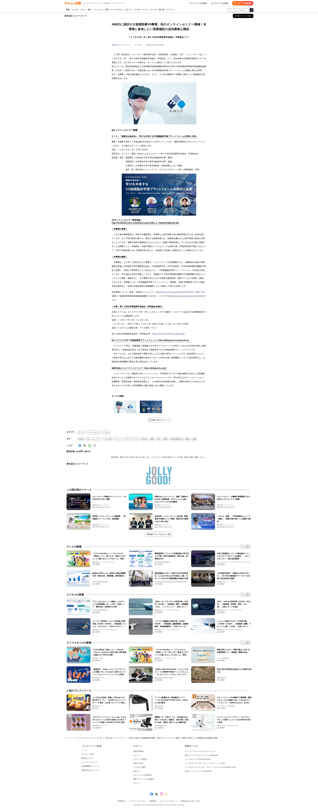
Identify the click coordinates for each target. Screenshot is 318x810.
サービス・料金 (87, 754)
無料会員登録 (138, 751)
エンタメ (75, 10)
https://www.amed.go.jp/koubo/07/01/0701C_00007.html (180, 292)
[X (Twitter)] (84, 445)
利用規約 (152, 801)
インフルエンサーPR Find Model (197, 759)
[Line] (89, 445)
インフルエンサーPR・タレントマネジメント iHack (205, 763)
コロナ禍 (107, 439)
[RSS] (166, 794)
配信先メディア (87, 758)
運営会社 (121, 801)
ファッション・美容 (101, 10)
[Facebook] (80, 445)
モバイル (153, 10)
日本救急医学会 (176, 439)
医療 (152, 439)
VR (88, 439)
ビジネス (137, 10)
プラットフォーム (132, 439)
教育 (165, 439)
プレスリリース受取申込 (142, 775)
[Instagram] (161, 794)
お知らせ (136, 771)
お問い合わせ (138, 763)
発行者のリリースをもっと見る (159, 534)
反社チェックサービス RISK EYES (198, 771)
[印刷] (94, 445)
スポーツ (128, 10)
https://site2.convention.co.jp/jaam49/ (168, 334)
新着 (68, 10)
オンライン (96, 439)
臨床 (187, 439)
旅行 (89, 10)
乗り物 (161, 10)
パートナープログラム (137, 801)
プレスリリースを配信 (198, 3)
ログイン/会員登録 (244, 3)
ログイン (136, 755)
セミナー (118, 439)
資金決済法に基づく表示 (190, 801)
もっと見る (245, 547)
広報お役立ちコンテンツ (91, 770)
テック (145, 10)
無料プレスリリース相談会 (143, 779)
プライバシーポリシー (168, 801)
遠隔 (194, 439)
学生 (158, 439)
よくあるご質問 (139, 767)
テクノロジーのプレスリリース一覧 (88, 738)
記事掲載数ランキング (90, 766)
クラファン (170, 10)
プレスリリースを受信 (219, 3)
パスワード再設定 (140, 759)
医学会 (144, 439)
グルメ (83, 10)
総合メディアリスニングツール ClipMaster (201, 755)
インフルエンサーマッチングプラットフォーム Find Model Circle (210, 767)
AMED (81, 439)
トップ (67, 738)
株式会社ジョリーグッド (121, 45)
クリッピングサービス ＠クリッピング (200, 751)
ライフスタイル (117, 10)
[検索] (251, 10)
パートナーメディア (89, 762)
